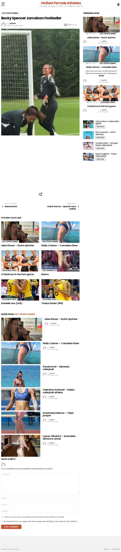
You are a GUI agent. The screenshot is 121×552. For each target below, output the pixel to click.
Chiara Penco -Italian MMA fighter (107, 122)
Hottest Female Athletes (61, 3)
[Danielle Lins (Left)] (20, 290)
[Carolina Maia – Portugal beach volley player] (88, 146)
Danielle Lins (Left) (11, 303)
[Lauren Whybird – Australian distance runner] (20, 446)
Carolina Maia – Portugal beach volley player (106, 144)
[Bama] (60, 261)
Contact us (116, 549)
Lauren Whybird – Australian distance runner (59, 437)
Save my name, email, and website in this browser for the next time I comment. (34, 517)
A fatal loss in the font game (17, 274)
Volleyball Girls (9, 270)
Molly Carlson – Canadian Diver (59, 245)
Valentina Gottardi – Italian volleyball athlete (58, 391)
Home (106, 549)
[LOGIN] (118, 4)
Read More (100, 127)
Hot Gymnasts (49, 270)
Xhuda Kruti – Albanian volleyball (56, 368)
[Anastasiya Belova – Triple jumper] (20, 423)
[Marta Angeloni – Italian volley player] (88, 157)
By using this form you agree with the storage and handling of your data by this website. (41, 521)
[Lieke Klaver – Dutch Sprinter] (20, 232)
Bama (45, 274)
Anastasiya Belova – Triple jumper (58, 414)
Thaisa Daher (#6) (52, 303)
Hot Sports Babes (10, 241)
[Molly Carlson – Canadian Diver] (60, 232)
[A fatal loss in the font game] (20, 261)
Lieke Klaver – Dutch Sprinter (17, 245)
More (101, 76)
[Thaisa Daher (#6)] (60, 290)
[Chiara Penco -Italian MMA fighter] (88, 124)
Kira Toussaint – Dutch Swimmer (105, 133)
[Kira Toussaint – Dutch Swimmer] (88, 135)
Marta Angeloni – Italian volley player (106, 155)
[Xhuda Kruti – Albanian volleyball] (20, 376)
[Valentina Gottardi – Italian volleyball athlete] (20, 399)
